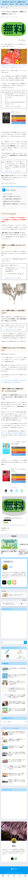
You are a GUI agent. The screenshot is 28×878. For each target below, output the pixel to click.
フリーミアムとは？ (8, 194)
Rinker (16, 113)
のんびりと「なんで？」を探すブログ (14, 2)
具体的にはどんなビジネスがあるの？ (12, 201)
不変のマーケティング (16, 112)
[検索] (25, 642)
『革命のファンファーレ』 (11, 171)
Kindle (14, 116)
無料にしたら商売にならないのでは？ (12, 196)
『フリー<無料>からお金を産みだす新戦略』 (13, 433)
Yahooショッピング (17, 122)
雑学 (8, 528)
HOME (15, 869)
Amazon (14, 118)
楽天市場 (14, 120)
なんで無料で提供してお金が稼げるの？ (12, 198)
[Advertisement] (14, 624)
